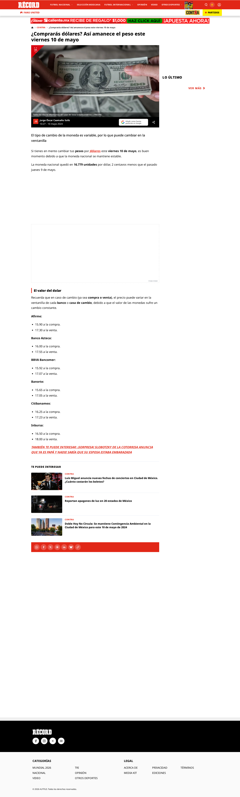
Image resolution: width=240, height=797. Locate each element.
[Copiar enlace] (78, 547)
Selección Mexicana (88, 4)
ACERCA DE (131, 756)
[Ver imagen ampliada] (95, 81)
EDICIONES (159, 761)
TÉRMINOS (187, 756)
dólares (95, 151)
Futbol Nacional (60, 4)
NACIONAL (39, 761)
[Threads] (57, 547)
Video (154, 4)
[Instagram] (44, 729)
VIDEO (36, 766)
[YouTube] (61, 729)
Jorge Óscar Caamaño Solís (55, 120)
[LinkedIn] (64, 547)
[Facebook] (44, 547)
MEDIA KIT (130, 761)
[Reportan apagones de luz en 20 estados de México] (95, 504)
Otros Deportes (171, 4)
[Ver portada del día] (188, 4)
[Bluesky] (71, 547)
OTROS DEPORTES (86, 766)
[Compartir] (153, 122)
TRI (77, 756)
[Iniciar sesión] (219, 4)
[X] (50, 547)
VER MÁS (195, 88)
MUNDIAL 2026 (41, 756)
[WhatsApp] (37, 547)
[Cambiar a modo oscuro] (212, 4)
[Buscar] (206, 4)
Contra (41, 27)
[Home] (32, 27)
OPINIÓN (80, 761)
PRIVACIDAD (159, 756)
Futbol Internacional (117, 4)
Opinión (142, 4)
